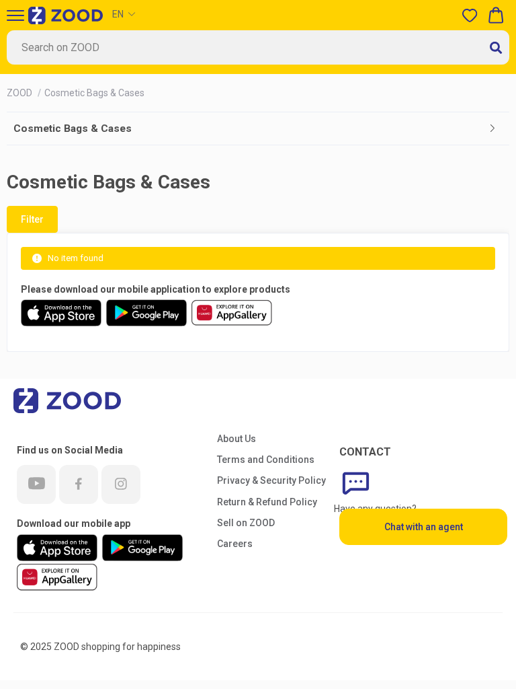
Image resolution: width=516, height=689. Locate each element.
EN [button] (118, 14)
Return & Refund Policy (267, 502)
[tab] (258, 128)
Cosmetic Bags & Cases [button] (72, 128)
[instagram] (120, 484)
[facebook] (78, 484)
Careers (235, 543)
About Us (236, 438)
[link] (20, 92)
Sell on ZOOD (246, 522)
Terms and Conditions (265, 459)
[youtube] (36, 484)
